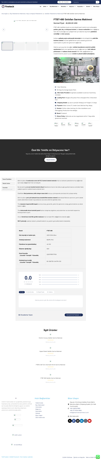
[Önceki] (3, 29)
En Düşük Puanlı (40, 292)
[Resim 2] (19, 46)
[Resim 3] (31, 46)
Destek (88, 6)
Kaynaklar (80, 6)
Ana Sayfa (5, 13)
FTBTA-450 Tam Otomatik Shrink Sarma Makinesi (50, 364)
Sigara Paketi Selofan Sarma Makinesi (50, 351)
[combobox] (84, 2)
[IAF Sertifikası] (17, 416)
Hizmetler (63, 6)
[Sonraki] (46, 29)
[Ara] (97, 2)
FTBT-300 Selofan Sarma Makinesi (50, 378)
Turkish (66, 2)
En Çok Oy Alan (30, 292)
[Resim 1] (7, 46)
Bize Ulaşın (96, 6)
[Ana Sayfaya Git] (17, 398)
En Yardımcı (50, 292)
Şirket (44, 6)
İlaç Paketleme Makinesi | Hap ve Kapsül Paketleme (26, 13)
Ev (40, 6)
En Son (22, 292)
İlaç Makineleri (54, 6)
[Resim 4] (43, 46)
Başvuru (71, 6)
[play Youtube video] (76, 70)
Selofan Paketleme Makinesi (54, 13)
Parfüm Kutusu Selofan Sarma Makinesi (50, 338)
